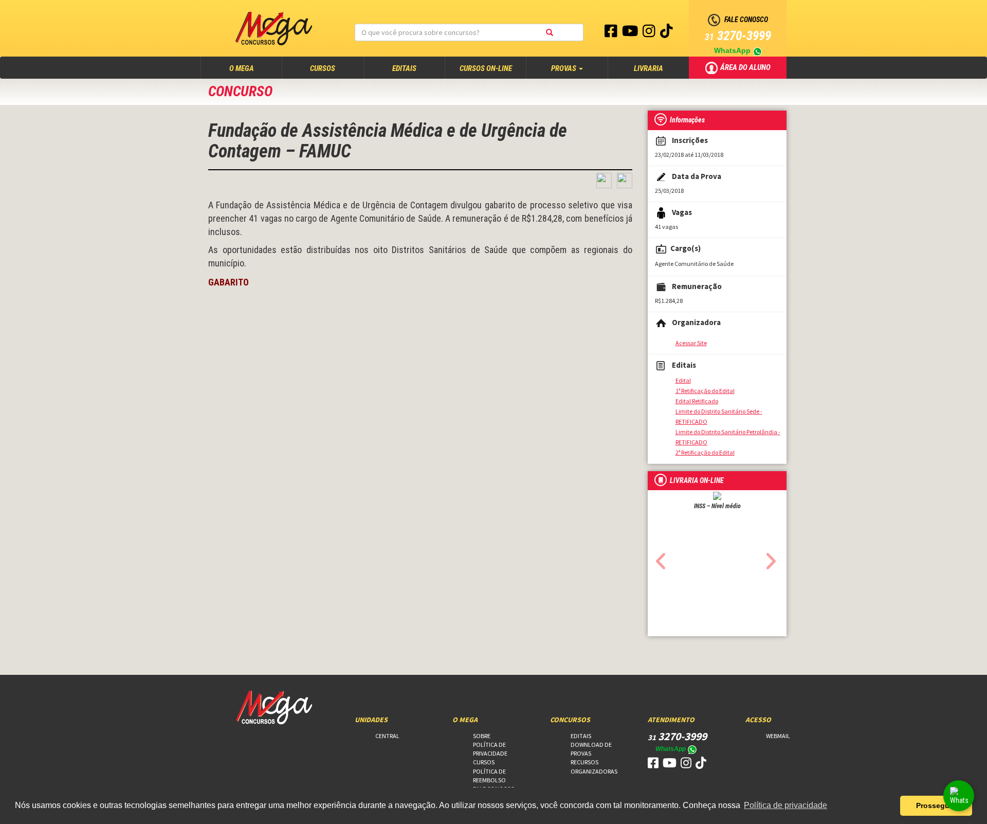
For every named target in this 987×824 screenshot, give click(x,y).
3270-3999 (738, 35)
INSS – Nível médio (717, 506)
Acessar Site (691, 343)
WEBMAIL (778, 736)
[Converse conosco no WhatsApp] (958, 795)
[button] (658, 558)
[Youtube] (631, 33)
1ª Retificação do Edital (705, 391)
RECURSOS (584, 762)
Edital (683, 380)
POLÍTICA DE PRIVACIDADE (490, 749)
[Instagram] (650, 33)
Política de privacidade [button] (785, 805)
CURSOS (322, 68)
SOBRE (481, 736)
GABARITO (228, 282)
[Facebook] (612, 33)
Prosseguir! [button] (936, 805)
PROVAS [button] (564, 68)
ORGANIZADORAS (594, 771)
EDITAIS (404, 68)
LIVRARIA (648, 68)
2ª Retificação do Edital (705, 452)
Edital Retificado (696, 401)
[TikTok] (666, 33)
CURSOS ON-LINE (486, 68)
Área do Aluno (746, 66)
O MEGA (251, 68)
